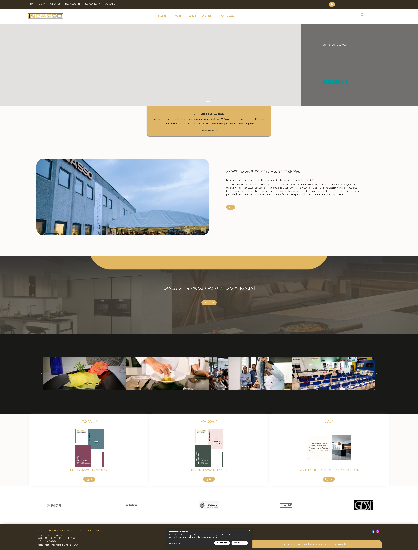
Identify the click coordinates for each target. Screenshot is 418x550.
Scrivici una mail (209, 302)
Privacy (53, 544)
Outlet (179, 15)
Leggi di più (213, 537)
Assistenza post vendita (92, 4)
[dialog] (209, 538)
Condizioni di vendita (43, 544)
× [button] (249, 531)
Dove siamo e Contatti (72, 4)
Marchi (192, 15)
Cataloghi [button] (207, 15)
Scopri (230, 207)
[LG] (286, 505)
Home (32, 4)
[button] (177, 543)
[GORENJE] (209, 505)
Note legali (69, 544)
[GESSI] (132, 505)
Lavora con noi (110, 4)
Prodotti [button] (163, 15)
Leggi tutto (89, 479)
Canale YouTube (55, 4)
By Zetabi (77, 544)
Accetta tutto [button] (239, 543)
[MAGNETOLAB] (363, 505)
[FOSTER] (54, 505)
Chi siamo (42, 4)
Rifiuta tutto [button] (221, 543)
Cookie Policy (60, 544)
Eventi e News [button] (226, 15)
